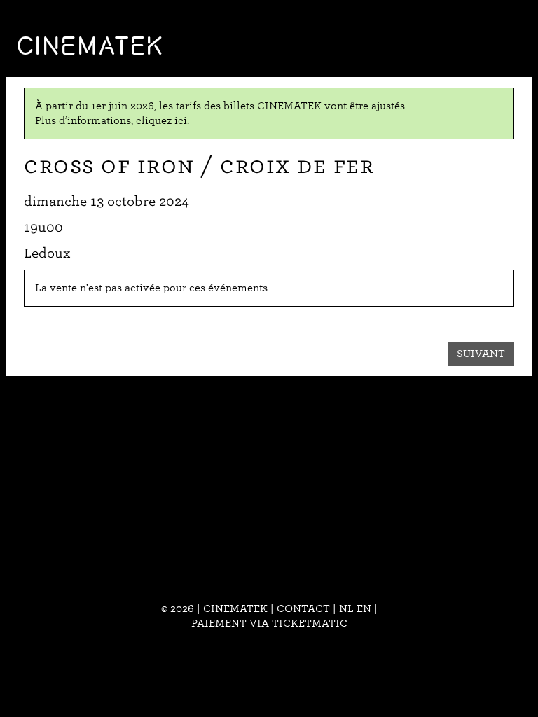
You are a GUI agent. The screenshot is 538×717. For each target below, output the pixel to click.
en (364, 608)
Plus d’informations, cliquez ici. (112, 120)
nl (346, 608)
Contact (303, 608)
